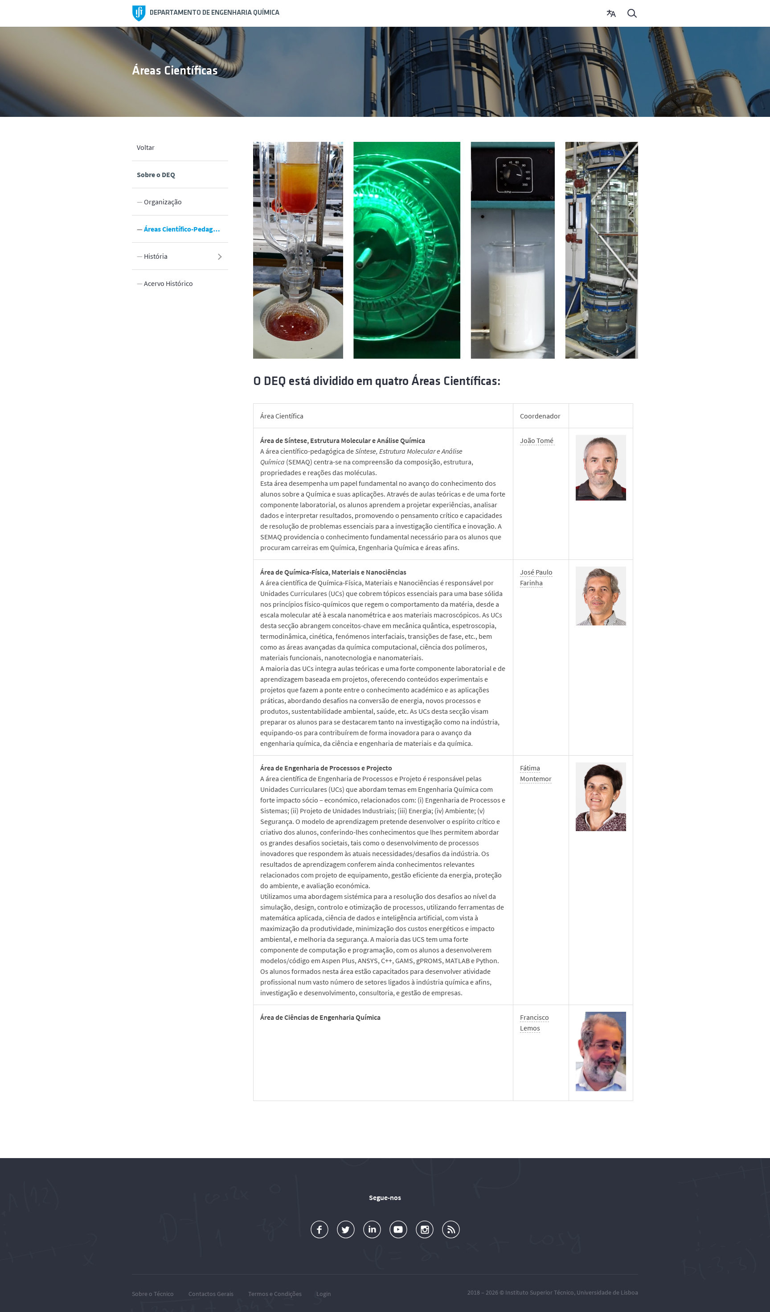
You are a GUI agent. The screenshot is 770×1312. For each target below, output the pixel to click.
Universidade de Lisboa (607, 1292)
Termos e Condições (275, 1294)
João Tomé (537, 440)
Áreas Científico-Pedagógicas (186, 228)
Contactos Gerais (210, 1294)
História (156, 256)
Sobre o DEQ (156, 174)
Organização (163, 201)
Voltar (146, 147)
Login (323, 1294)
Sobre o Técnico (153, 1294)
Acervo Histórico (168, 283)
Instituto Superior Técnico (539, 1292)
